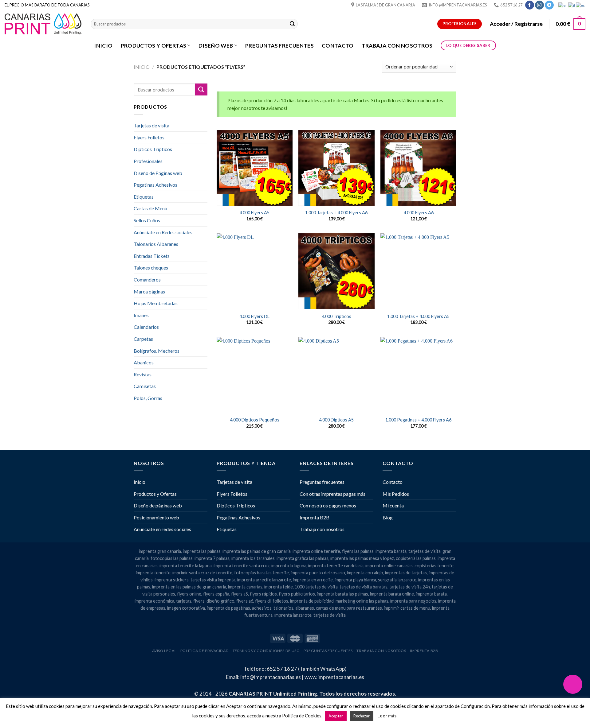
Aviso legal (164, 650)
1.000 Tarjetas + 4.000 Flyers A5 (418, 316)
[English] (563, 4)
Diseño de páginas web (158, 505)
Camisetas (145, 386)
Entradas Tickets (152, 256)
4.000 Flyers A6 (418, 212)
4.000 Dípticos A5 (336, 419)
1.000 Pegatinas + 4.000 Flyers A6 (418, 419)
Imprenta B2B (314, 517)
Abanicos (144, 362)
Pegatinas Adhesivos (155, 185)
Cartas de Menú (150, 208)
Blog (388, 517)
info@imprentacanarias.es (270, 677)
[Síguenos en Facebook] (529, 5)
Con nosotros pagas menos (328, 505)
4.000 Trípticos (336, 316)
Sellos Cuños (147, 220)
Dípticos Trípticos (153, 149)
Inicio (103, 45)
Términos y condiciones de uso (266, 650)
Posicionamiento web (156, 517)
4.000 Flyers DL (254, 316)
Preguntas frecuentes (279, 45)
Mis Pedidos (396, 494)
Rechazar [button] (361, 715)
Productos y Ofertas (154, 45)
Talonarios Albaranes (156, 244)
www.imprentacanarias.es (334, 677)
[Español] (580, 4)
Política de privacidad (204, 650)
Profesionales (148, 161)
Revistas (142, 374)
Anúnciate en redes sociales (162, 529)
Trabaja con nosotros (397, 45)
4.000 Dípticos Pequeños (254, 419)
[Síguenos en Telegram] (549, 5)
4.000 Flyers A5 (254, 212)
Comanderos (147, 279)
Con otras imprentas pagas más (332, 494)
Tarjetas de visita (151, 125)
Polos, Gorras (148, 398)
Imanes (141, 315)
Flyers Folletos (149, 137)
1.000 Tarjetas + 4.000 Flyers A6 (336, 212)
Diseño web (216, 45)
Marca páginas (149, 291)
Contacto (338, 45)
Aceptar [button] (335, 715)
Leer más (386, 715)
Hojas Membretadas (156, 303)
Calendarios (146, 327)
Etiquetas (144, 197)
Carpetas (143, 339)
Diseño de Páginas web (158, 173)
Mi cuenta (393, 505)
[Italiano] (572, 4)
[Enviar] (292, 24)
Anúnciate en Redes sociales (163, 232)
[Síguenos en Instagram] (539, 5)
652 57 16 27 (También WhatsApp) (307, 669)
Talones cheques (151, 267)
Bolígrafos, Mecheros (156, 351)
